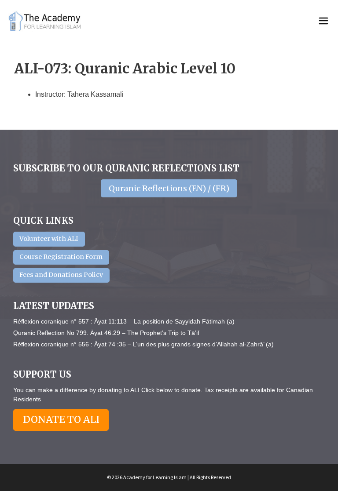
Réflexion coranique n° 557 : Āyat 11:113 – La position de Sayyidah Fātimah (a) (124, 321)
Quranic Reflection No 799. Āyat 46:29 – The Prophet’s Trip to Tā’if (106, 332)
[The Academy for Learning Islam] (45, 21)
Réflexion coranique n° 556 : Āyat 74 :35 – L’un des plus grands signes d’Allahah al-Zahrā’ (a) (143, 344)
